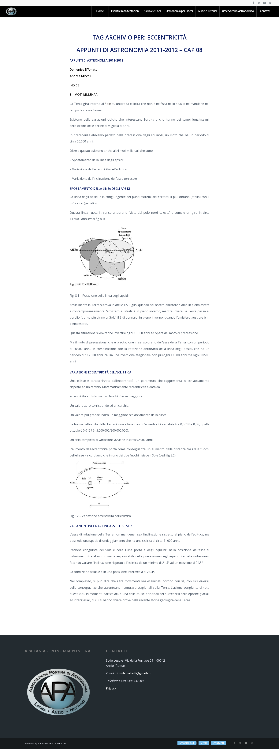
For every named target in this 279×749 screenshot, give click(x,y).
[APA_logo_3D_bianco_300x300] (11, 11)
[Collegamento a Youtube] (265, 3)
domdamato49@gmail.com (134, 673)
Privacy (111, 688)
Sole (108, 104)
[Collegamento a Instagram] (270, 3)
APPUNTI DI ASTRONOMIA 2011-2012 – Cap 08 (139, 50)
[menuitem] (100, 11)
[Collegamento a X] (259, 3)
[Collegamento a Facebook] (253, 3)
